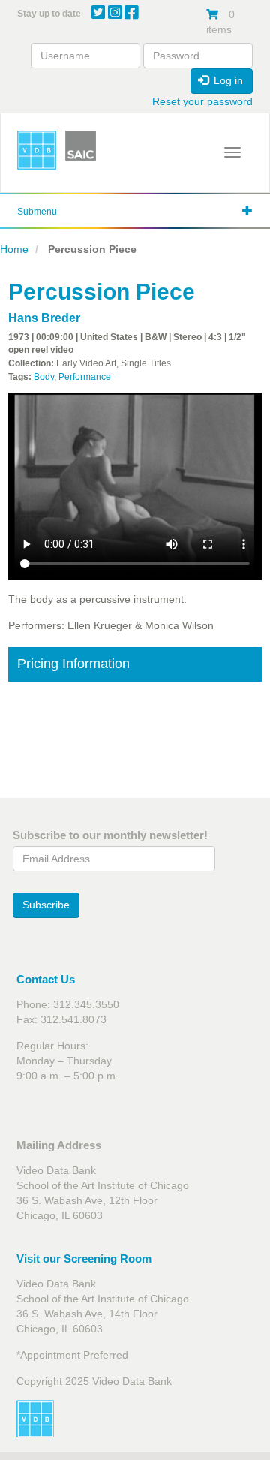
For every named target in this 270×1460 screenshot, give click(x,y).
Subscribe (46, 905)
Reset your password (202, 101)
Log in (227, 80)
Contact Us (45, 979)
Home (14, 249)
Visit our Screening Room (84, 1258)
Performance (84, 377)
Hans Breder (44, 318)
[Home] (36, 150)
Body (44, 377)
